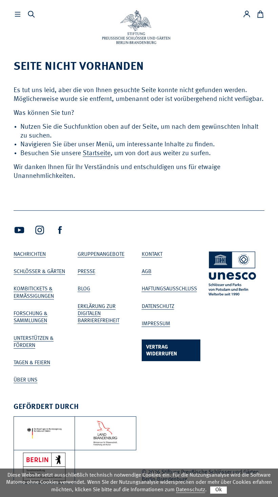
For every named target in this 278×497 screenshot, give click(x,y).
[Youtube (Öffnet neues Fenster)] (19, 230)
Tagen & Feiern (32, 363)
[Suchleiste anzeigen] (31, 14)
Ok (218, 490)
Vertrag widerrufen (161, 351)
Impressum (156, 324)
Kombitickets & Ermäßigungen (34, 292)
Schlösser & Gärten (39, 271)
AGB (147, 271)
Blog (84, 289)
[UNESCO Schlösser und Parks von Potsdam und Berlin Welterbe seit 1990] (232, 275)
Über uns (25, 380)
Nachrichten (30, 254)
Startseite (97, 153)
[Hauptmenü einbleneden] (18, 14)
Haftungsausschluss (169, 289)
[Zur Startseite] (136, 27)
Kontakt (152, 254)
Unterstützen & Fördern (34, 342)
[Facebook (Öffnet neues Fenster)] (60, 230)
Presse (86, 271)
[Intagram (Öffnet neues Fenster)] (39, 230)
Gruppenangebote (101, 254)
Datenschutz (158, 306)
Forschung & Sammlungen (30, 317)
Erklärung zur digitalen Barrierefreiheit (98, 314)
